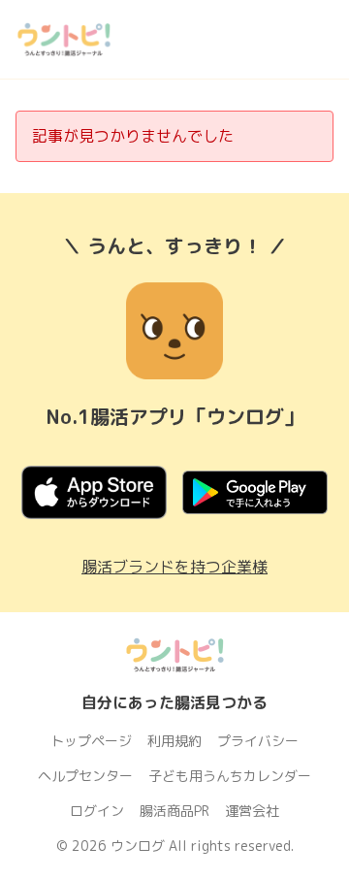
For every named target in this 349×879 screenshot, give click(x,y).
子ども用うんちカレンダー (229, 775)
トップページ (91, 741)
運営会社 (252, 810)
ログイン (97, 810)
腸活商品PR (174, 810)
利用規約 (174, 741)
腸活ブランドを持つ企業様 (174, 566)
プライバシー (258, 741)
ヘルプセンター (85, 775)
